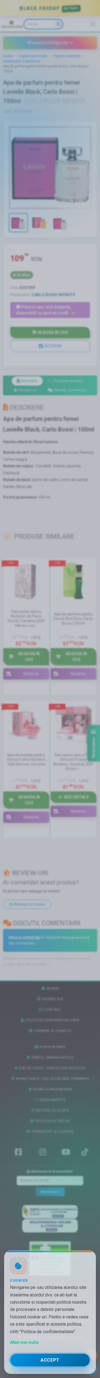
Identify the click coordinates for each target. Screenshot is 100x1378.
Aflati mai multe (24, 1342)
